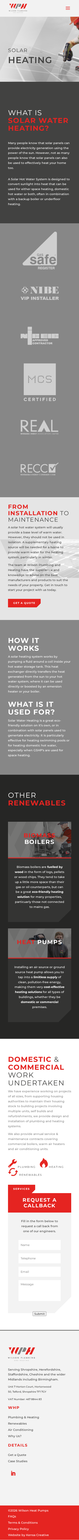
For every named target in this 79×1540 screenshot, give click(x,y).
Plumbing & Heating (23, 1417)
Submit (39, 1313)
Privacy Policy (18, 1529)
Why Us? (14, 1436)
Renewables (17, 1423)
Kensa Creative (37, 1535)
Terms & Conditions (23, 1523)
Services (21, 1188)
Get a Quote (24, 602)
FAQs (12, 1516)
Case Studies (17, 1461)
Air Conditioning (20, 1430)
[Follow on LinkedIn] (13, 1473)
